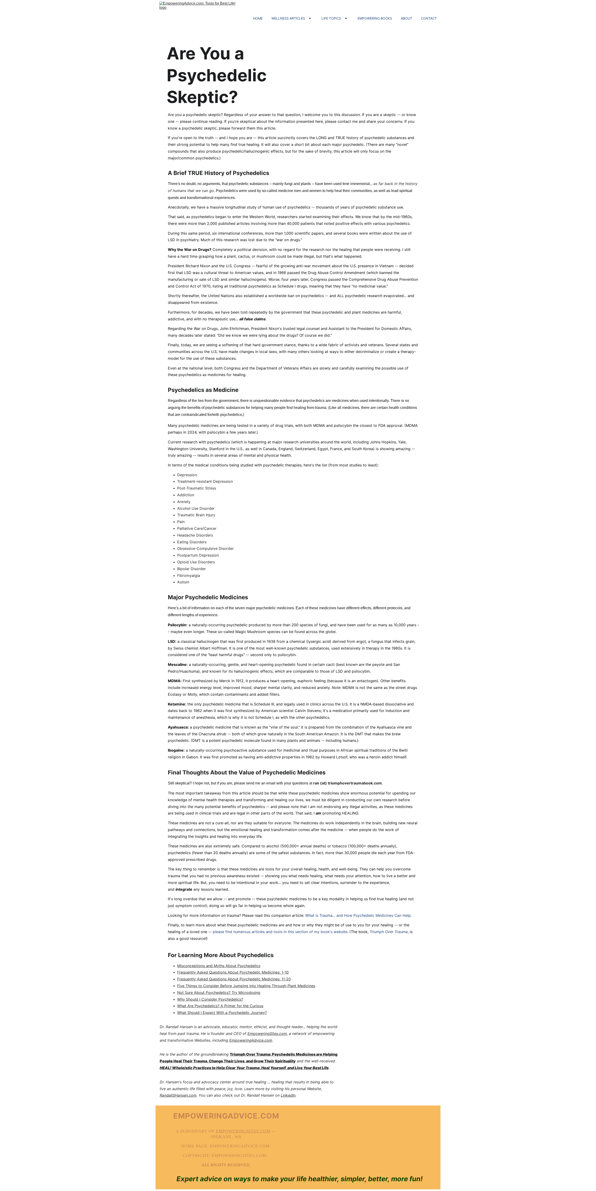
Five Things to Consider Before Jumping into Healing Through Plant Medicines (246, 985)
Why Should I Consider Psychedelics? (210, 999)
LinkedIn (288, 1095)
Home (258, 18)
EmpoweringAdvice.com (250, 1040)
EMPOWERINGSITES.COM (243, 1131)
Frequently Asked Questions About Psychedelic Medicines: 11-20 (234, 979)
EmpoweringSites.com (267, 1033)
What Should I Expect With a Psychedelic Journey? (222, 1012)
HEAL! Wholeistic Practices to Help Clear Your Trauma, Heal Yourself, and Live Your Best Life (244, 1067)
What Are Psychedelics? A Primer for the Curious (220, 1005)
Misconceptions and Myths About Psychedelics (218, 965)
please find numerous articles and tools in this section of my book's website (280, 931)
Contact (429, 18)
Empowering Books (375, 18)
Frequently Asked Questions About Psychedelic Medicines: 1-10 (233, 972)
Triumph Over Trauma (389, 931)
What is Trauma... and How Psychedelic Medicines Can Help (358, 915)
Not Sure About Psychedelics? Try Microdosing (218, 992)
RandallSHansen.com (178, 1095)
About (406, 18)
